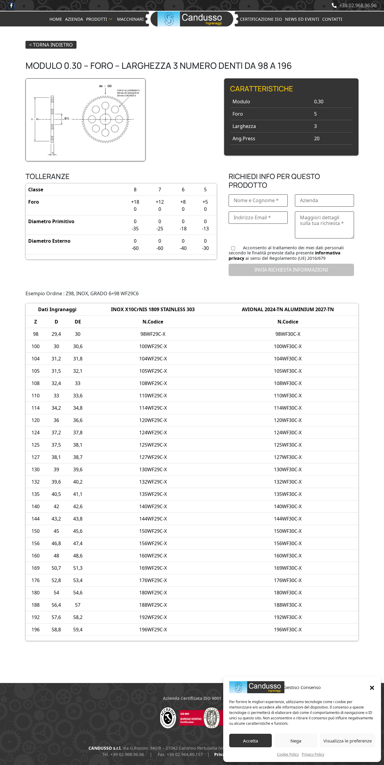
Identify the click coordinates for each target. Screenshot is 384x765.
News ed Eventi (302, 19)
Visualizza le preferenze (347, 741)
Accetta (250, 741)
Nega (295, 741)
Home (56, 19)
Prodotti (96, 19)
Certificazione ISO (261, 19)
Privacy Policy (313, 754)
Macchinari (130, 19)
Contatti (332, 19)
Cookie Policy (288, 754)
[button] (372, 687)
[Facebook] (11, 5)
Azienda (74, 19)
